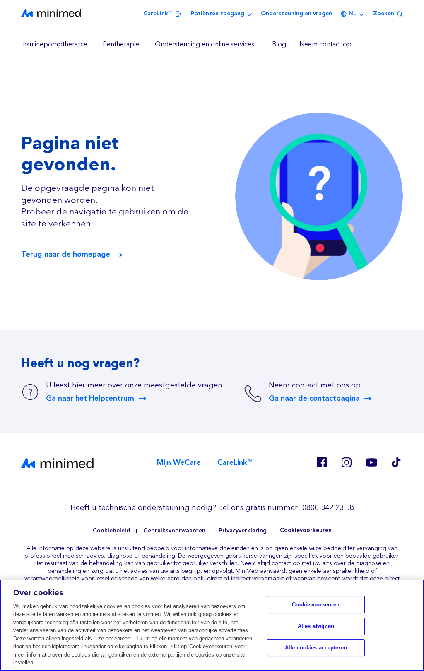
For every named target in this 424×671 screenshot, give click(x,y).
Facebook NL (321, 462)
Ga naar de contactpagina (314, 399)
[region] (212, 44)
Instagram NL (346, 462)
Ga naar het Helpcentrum (90, 399)
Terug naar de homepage (65, 255)
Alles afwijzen (316, 626)
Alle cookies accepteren (316, 648)
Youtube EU (371, 462)
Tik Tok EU (396, 462)
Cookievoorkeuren (306, 530)
